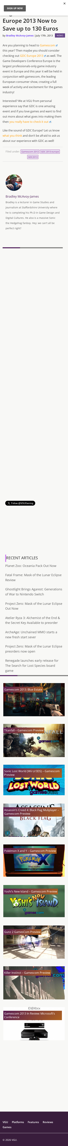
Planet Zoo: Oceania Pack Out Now (30, 566)
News (60, 35)
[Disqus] (33, 297)
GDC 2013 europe (50, 151)
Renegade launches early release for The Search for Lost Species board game (31, 665)
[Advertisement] (34, 467)
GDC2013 (32, 157)
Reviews (48, 1122)
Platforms (18, 1122)
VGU (5, 1122)
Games (7, 1127)
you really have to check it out (28, 122)
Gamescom (47, 45)
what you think (12, 136)
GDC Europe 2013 (31, 56)
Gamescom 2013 (30, 151)
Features (33, 1122)
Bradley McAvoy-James (20, 35)
